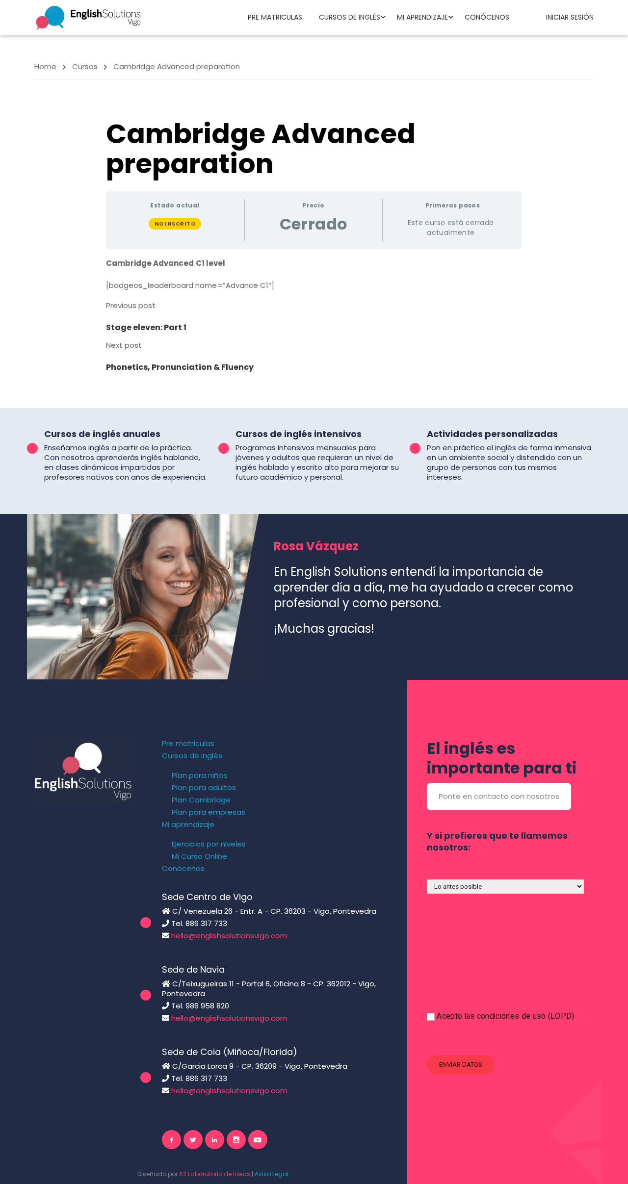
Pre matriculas (275, 17)
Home (45, 66)
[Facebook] (171, 1139)
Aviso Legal (271, 1174)
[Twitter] (193, 1139)
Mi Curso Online (199, 856)
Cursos (85, 66)
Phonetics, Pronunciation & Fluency (180, 367)
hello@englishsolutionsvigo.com (229, 935)
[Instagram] (236, 1139)
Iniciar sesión (570, 17)
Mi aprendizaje (422, 17)
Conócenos (487, 17)
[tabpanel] (314, 274)
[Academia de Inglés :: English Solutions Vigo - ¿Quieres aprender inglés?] (88, 16)
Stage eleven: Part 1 (146, 327)
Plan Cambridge (201, 800)
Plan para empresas (208, 812)
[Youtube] (257, 1139)
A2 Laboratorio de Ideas (214, 1174)
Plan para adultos (204, 788)
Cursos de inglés (349, 17)
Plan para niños (199, 775)
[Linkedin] (214, 1139)
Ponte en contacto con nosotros (499, 796)
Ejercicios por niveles (209, 844)
